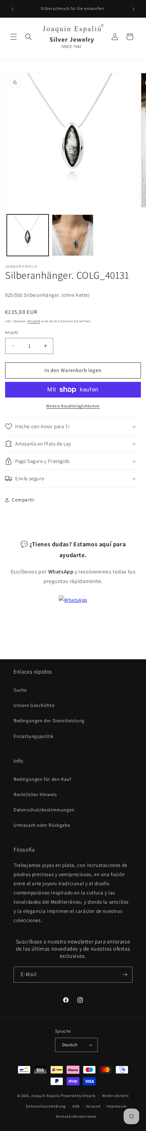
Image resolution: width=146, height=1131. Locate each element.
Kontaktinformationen (76, 1116)
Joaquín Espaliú (45, 1095)
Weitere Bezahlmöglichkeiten (73, 405)
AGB (75, 1106)
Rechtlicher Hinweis (35, 794)
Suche (20, 690)
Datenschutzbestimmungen (44, 810)
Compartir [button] (23, 500)
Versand (34, 321)
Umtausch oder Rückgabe (42, 825)
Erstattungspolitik (34, 736)
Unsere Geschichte (34, 705)
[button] (13, 36)
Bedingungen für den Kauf (42, 779)
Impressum (116, 1106)
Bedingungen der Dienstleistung (49, 720)
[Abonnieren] (124, 975)
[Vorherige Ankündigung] (12, 8)
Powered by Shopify (78, 1095)
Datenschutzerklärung (46, 1106)
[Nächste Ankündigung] (133, 8)
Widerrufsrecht (115, 1095)
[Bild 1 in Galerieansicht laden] (28, 235)
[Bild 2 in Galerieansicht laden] (73, 235)
